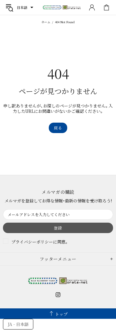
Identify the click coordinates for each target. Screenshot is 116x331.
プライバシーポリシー (32, 241)
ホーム (45, 22)
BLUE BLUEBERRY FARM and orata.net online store (62, 7)
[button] (25, 7)
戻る (58, 128)
